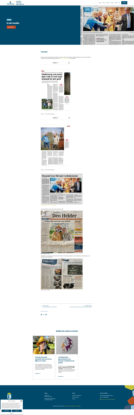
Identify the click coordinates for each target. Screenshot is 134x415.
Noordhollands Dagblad (64, 58)
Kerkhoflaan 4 (47, 395)
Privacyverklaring (75, 397)
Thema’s (124, 2)
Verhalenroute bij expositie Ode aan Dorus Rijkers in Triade (43, 359)
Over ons (107, 2)
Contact (116, 2)
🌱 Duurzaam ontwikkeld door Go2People (73, 406)
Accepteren (6, 410)
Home (100, 2)
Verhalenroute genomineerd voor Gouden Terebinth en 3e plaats (66, 360)
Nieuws (112, 2)
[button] (21, 400)
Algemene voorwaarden (76, 395)
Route (104, 2)
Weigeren (17, 410)
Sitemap (73, 398)
